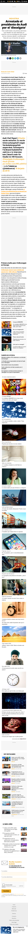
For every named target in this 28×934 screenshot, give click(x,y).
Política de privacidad (14, 920)
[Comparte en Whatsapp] (13, 58)
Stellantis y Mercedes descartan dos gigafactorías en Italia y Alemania (17, 788)
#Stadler (21, 138)
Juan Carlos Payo (18, 768)
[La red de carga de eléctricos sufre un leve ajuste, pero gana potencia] (6, 796)
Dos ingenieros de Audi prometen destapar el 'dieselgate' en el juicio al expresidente (12, 371)
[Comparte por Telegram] (15, 58)
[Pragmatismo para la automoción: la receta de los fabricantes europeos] (6, 773)
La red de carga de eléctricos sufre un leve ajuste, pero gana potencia (18, 796)
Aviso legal (14, 922)
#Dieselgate (8, 159)
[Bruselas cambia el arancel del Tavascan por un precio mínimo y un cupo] (6, 780)
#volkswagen (18, 159)
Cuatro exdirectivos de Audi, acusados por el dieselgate (11, 367)
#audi (5, 161)
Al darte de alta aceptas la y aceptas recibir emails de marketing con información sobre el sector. (13, 895)
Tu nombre (4, 871)
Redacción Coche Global (7, 71)
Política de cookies (14, 924)
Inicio (14, 904)
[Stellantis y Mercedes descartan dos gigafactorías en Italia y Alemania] (6, 788)
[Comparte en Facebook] (8, 58)
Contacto (14, 916)
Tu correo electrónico (6, 877)
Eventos (14, 913)
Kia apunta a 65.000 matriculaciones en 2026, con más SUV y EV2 (17, 766)
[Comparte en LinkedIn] (18, 58)
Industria (13, 776)
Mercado (13, 761)
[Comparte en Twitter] (10, 58)
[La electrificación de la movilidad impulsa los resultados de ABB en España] (6, 803)
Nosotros (14, 918)
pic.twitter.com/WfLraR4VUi (15, 164)
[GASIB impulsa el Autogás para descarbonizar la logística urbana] (6, 812)
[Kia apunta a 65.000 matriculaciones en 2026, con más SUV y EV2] (6, 766)
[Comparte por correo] (20, 58)
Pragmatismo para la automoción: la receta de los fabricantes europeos (17, 773)
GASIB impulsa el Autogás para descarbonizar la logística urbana (17, 812)
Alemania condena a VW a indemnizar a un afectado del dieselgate (13, 358)
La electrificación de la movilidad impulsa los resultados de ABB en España (17, 803)
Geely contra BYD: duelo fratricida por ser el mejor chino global (18, 759)
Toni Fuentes (18, 776)
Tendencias (13, 798)
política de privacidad (18, 894)
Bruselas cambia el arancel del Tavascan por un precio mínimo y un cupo (18, 780)
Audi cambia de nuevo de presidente (10, 365)
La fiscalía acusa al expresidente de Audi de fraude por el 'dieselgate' (13, 361)
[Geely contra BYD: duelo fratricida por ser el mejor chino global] (6, 759)
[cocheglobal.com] (14, 1)
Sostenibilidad (14, 814)
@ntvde (11, 161)
